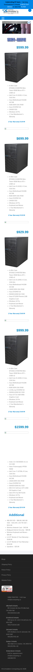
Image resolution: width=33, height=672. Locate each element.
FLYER (23, 7)
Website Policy (6, 580)
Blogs (3, 559)
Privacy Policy (6, 575)
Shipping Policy (7, 564)
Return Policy (6, 570)
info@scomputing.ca (14, 599)
